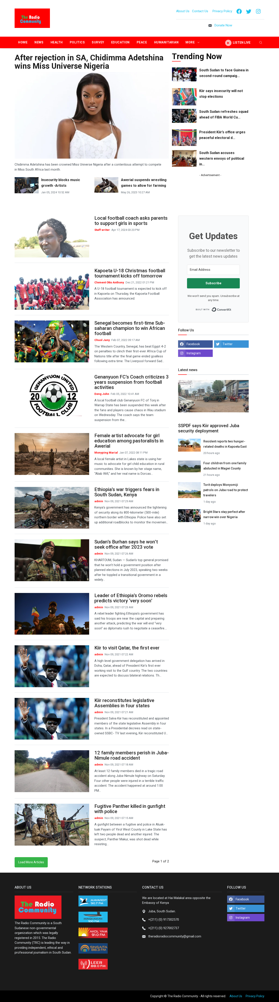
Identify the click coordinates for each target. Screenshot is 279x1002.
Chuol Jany (102, 340)
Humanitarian (166, 42)
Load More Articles (31, 862)
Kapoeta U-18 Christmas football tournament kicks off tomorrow (129, 273)
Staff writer (102, 229)
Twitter (228, 344)
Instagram (194, 353)
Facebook (193, 344)
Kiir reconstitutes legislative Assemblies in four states (124, 703)
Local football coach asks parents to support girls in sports (131, 220)
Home (22, 42)
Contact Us (200, 11)
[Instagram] (258, 11)
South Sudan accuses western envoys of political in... (221, 158)
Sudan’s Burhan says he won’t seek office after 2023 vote (126, 544)
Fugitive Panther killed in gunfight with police (129, 808)
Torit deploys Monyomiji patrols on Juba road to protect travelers (225, 490)
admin (99, 501)
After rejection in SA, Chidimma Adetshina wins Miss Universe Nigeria (89, 62)
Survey (98, 42)
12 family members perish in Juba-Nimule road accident (131, 755)
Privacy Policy (222, 11)
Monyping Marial (106, 452)
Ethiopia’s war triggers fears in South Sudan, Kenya (126, 492)
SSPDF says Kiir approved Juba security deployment (208, 428)
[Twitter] (248, 11)
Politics (77, 42)
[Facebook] (239, 11)
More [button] (190, 42)
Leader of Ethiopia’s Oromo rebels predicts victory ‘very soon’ (130, 598)
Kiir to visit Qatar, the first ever (127, 648)
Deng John (102, 394)
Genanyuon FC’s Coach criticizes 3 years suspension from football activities (131, 382)
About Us (182, 11)
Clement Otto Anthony (109, 282)
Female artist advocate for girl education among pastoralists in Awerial (128, 441)
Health (57, 42)
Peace (142, 42)
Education (120, 42)
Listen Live (241, 42)
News (38, 42)
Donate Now (223, 25)
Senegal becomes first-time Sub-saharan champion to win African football (129, 328)
